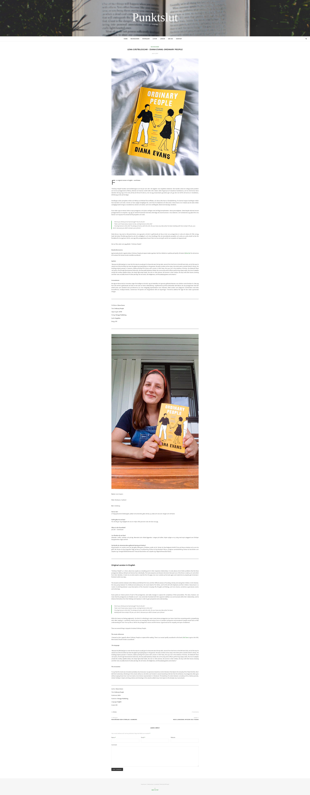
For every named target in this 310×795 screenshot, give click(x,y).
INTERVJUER (146, 38)
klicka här (188, 253)
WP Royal (166, 784)
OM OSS (170, 38)
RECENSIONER (135, 38)
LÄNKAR (162, 38)
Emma (114, 712)
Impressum (143, 784)
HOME (126, 38)
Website (173, 737)
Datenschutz (150, 784)
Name (113, 737)
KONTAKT (179, 38)
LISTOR (155, 38)
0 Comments (195, 712)
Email (143, 737)
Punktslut (155, 17)
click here (185, 637)
